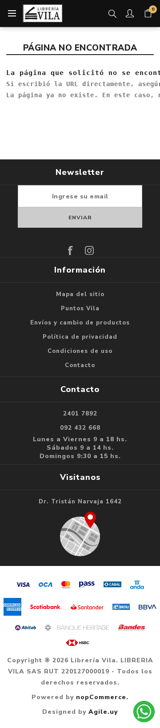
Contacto (80, 365)
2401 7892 (80, 414)
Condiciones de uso (80, 351)
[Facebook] (71, 250)
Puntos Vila (80, 309)
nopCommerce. (102, 697)
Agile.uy (103, 712)
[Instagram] (90, 250)
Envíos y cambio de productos (80, 323)
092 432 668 (80, 428)
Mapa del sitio (80, 294)
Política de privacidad (80, 337)
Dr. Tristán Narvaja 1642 (80, 502)
